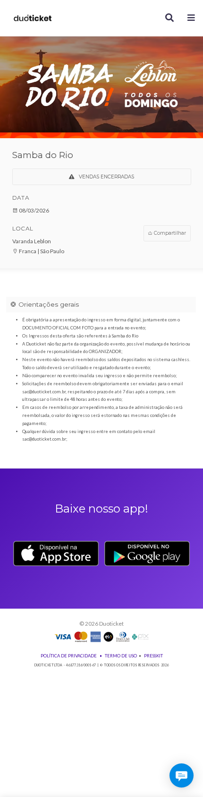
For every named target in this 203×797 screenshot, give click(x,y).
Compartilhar (169, 233)
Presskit (153, 655)
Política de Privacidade (69, 655)
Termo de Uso (121, 655)
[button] (191, 18)
